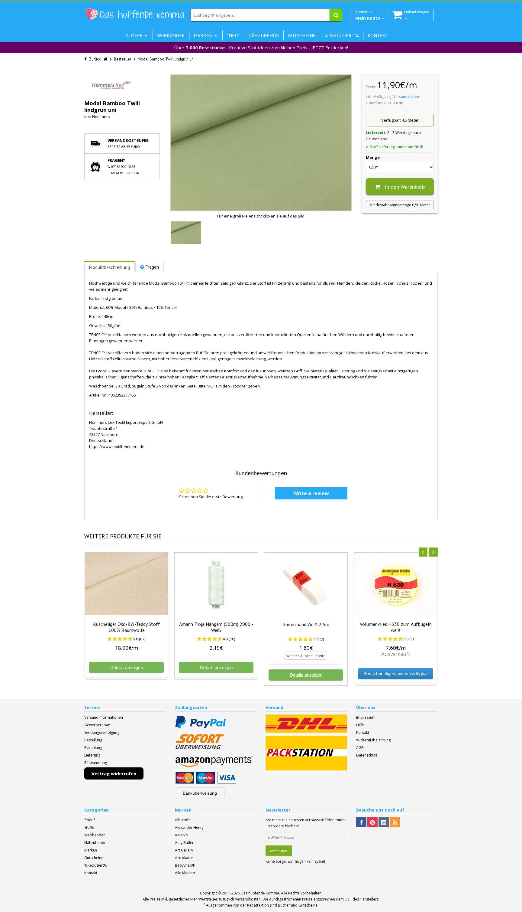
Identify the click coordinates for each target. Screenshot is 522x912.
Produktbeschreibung (109, 267)
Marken (90, 850)
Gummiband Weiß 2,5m (305, 624)
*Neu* (89, 819)
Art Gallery (184, 850)
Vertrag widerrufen (114, 773)
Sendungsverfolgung (101, 732)
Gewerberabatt (97, 724)
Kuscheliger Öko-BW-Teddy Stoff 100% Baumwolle (126, 627)
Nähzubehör (95, 842)
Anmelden (278, 850)
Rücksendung (95, 762)
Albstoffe (183, 819)
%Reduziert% (95, 865)
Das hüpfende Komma (260, 893)
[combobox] (266, 15)
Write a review (311, 493)
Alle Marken (185, 872)
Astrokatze (184, 857)
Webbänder (94, 835)
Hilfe (360, 724)
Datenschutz (366, 755)
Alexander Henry (189, 827)
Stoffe (89, 827)
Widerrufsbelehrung (373, 740)
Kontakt (362, 732)
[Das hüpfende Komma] (134, 14)
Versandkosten (406, 96)
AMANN (181, 835)
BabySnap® (185, 865)
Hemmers (101, 116)
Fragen (152, 267)
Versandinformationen (103, 717)
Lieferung (92, 755)
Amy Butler (184, 842)
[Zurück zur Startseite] (105, 59)
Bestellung (93, 740)
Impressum (365, 717)
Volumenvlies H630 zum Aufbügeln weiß (396, 627)
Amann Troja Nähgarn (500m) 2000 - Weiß (216, 627)
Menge (373, 157)
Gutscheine (93, 857)
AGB (360, 747)
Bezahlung (93, 747)
